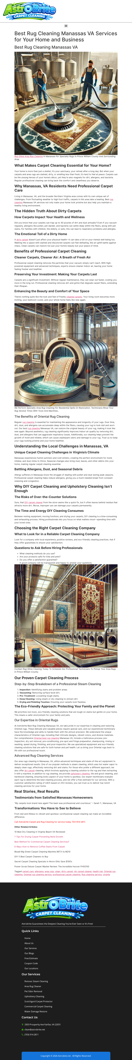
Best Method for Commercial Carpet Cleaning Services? (41, 841)
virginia (106, 874)
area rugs (49, 871)
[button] (66, 26)
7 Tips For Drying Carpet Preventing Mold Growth (38, 836)
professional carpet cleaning (66, 874)
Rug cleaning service (92, 874)
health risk (98, 871)
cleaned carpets (74, 296)
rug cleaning (28, 422)
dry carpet (29, 770)
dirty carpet (22, 239)
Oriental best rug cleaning (46, 738)
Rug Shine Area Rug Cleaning (28, 156)
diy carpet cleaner (83, 871)
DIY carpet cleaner (33, 502)
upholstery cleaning (80, 773)
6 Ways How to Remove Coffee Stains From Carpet (39, 846)
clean (57, 871)
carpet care (28, 871)
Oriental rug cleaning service (38, 874)
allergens (39, 871)
